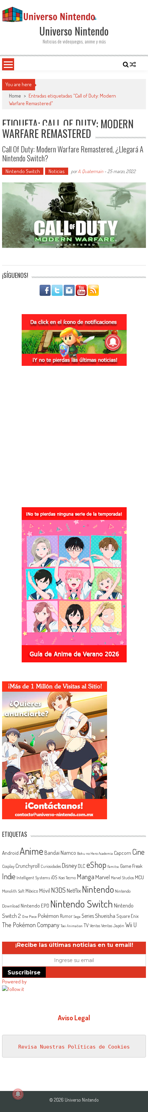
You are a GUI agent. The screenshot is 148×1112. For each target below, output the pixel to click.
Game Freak (131, 866)
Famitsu (113, 866)
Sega (77, 916)
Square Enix (127, 916)
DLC (81, 866)
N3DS (58, 889)
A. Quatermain (90, 171)
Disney (69, 865)
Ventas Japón (112, 925)
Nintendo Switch (23, 171)
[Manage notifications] (17, 1094)
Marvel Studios (122, 877)
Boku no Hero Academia (95, 853)
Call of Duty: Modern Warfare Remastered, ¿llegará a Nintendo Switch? (73, 153)
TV (86, 925)
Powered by (14, 981)
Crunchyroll (27, 865)
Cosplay (8, 866)
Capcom (122, 852)
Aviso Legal (74, 1017)
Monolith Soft (13, 891)
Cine (138, 851)
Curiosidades (51, 866)
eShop (96, 864)
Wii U (131, 925)
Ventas (95, 925)
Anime (31, 851)
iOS (54, 877)
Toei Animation (72, 925)
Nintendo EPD (35, 905)
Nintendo (98, 889)
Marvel (102, 877)
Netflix (74, 890)
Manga (85, 876)
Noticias (57, 171)
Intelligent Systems (33, 877)
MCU (139, 877)
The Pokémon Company (31, 925)
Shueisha (105, 915)
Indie (8, 876)
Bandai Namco (60, 852)
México (31, 891)
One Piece (29, 916)
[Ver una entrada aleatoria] (133, 64)
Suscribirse (24, 972)
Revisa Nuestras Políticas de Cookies (74, 1047)
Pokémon (48, 915)
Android (10, 852)
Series (88, 915)
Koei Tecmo (67, 877)
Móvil (44, 890)
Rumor (66, 916)
